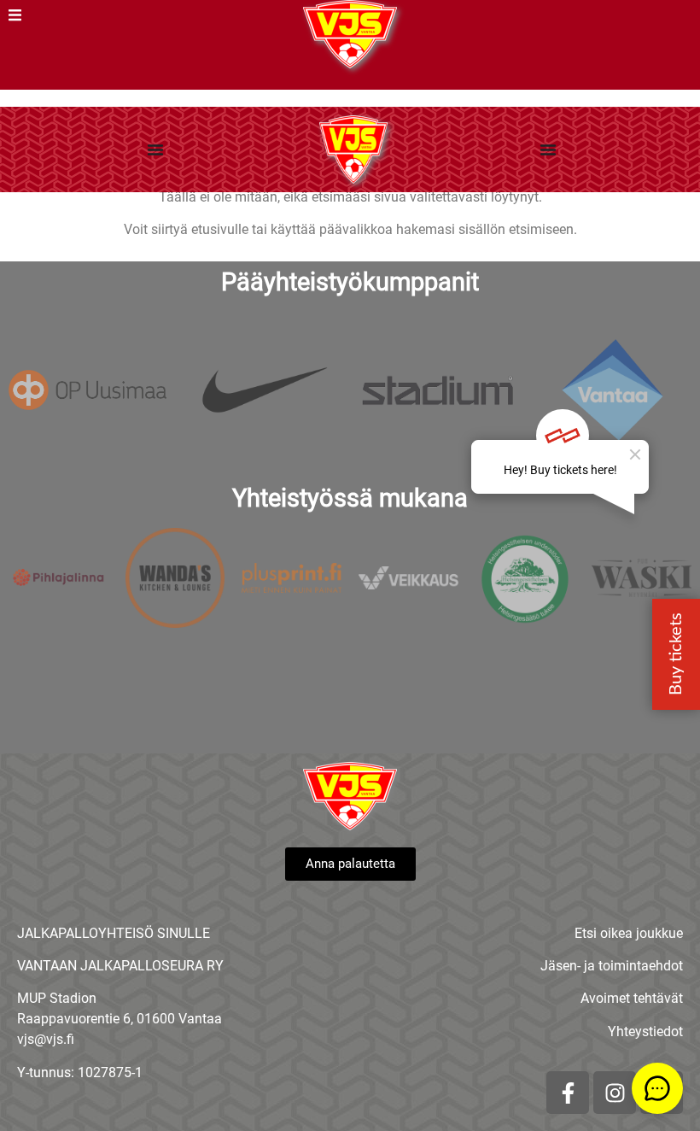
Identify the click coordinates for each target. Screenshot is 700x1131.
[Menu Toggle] (155, 149)
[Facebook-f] (567, 1092)
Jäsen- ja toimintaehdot (611, 966)
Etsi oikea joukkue (629, 933)
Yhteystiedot (645, 1031)
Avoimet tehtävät (631, 998)
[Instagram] (614, 1092)
